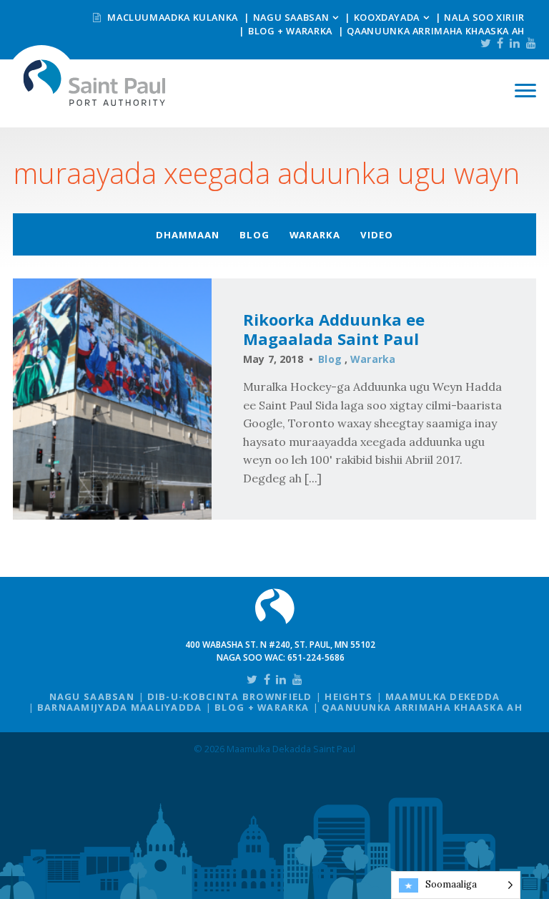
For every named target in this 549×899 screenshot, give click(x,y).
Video (376, 234)
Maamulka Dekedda (442, 696)
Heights (348, 696)
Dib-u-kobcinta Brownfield (229, 696)
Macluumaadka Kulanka (171, 17)
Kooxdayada (387, 17)
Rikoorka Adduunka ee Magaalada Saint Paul (334, 329)
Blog (254, 234)
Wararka (315, 234)
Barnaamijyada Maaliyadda (119, 707)
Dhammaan (187, 234)
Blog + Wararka (290, 30)
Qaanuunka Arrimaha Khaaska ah (436, 30)
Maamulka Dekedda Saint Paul (94, 82)
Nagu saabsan (291, 17)
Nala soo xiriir (484, 17)
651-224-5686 (316, 657)
